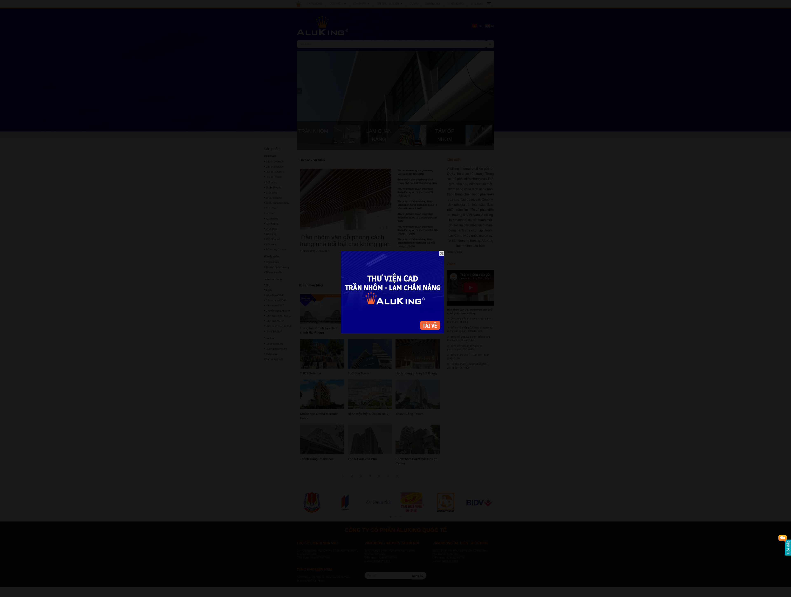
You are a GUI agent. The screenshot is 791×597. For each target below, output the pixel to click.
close (441, 253)
